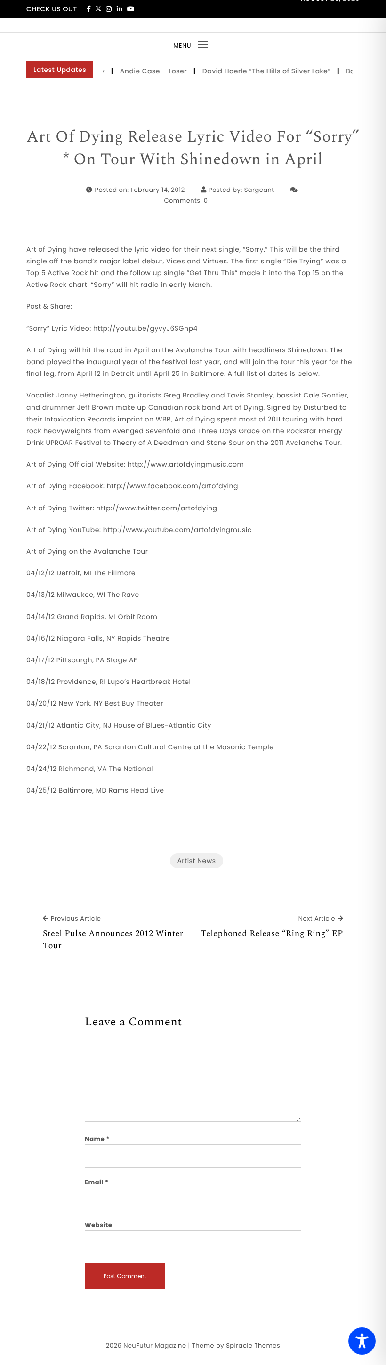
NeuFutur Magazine (154, 1345)
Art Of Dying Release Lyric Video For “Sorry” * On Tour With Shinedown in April (193, 148)
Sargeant (259, 189)
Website (98, 1225)
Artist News (196, 860)
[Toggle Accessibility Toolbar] (362, 1341)
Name (97, 1139)
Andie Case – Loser (144, 71)
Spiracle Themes (253, 1345)
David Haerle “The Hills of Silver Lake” (256, 71)
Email (97, 1182)
